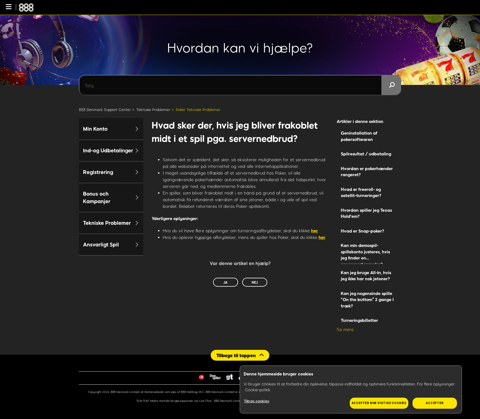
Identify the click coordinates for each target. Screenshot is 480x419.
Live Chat (205, 400)
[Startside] (26, 7)
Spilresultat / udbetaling (366, 153)
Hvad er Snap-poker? (362, 230)
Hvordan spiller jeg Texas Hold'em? (366, 213)
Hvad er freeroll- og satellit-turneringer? (361, 192)
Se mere (345, 329)
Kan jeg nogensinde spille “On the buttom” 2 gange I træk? (367, 299)
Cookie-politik (257, 389)
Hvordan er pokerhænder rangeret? (367, 171)
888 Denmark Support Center (105, 109)
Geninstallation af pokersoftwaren (359, 136)
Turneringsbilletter (359, 320)
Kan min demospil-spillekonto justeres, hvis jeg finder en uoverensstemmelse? (365, 253)
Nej (255, 282)
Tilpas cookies (256, 401)
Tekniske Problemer (153, 109)
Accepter (434, 403)
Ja (225, 282)
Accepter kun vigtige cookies (379, 403)
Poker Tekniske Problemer (198, 109)
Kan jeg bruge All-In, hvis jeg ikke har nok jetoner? (366, 275)
